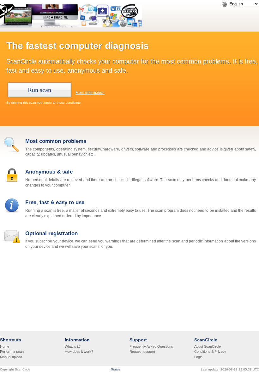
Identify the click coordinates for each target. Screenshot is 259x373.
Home (4, 346)
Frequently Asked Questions (151, 346)
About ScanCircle (207, 346)
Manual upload (11, 357)
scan (32, 102)
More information (90, 92)
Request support (142, 351)
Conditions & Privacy (210, 351)
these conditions (69, 102)
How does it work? (79, 351)
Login (198, 357)
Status (115, 369)
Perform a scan (12, 351)
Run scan (39, 89)
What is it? (73, 346)
